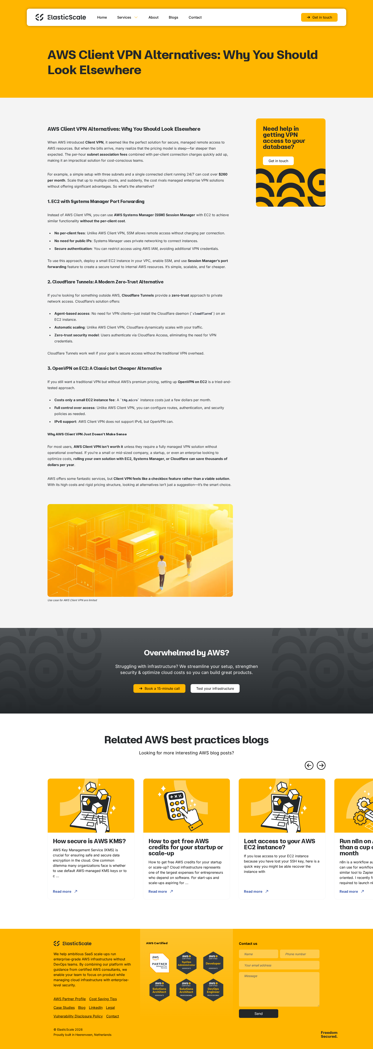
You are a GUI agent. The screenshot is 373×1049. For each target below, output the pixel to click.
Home (102, 17)
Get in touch (322, 17)
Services (124, 17)
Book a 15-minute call (162, 688)
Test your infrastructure (215, 688)
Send (258, 1013)
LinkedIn (96, 1007)
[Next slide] (321, 765)
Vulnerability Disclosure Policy (78, 1016)
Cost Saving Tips (103, 999)
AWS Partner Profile (70, 999)
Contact (195, 17)
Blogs (173, 17)
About (153, 17)
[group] (90, 838)
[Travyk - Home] (60, 17)
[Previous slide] (309, 765)
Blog (81, 1007)
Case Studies (64, 1007)
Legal (110, 1007)
